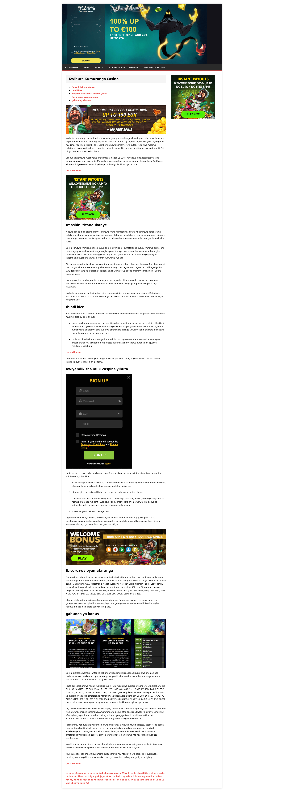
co (126, 773)
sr (105, 779)
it (99, 776)
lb (136, 776)
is (89, 776)
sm (98, 779)
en (67, 773)
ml (151, 776)
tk (151, 779)
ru (73, 773)
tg (138, 779)
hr (129, 773)
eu (94, 773)
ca (109, 773)
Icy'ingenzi (71, 67)
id (94, 776)
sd (113, 779)
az (91, 773)
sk (118, 779)
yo (78, 783)
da (135, 773)
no (78, 779)
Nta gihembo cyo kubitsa (123, 67)
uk (154, 779)
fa (84, 779)
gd (102, 779)
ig (91, 776)
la (129, 776)
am (82, 773)
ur (157, 779)
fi (145, 773)
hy (88, 773)
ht (163, 773)
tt (143, 779)
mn (68, 779)
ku (121, 776)
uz (163, 779)
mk (140, 776)
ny (116, 773)
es (126, 779)
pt (89, 779)
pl (86, 779)
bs (103, 773)
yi (75, 783)
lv (132, 776)
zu (81, 783)
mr (160, 776)
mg (144, 776)
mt (154, 776)
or (81, 779)
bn (100, 773)
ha (67, 776)
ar (85, 773)
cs (132, 773)
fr (147, 773)
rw (114, 776)
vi (67, 783)
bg (106, 773)
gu (160, 773)
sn (110, 779)
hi (78, 776)
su (129, 779)
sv (135, 779)
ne (75, 779)
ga (96, 776)
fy (150, 773)
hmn (82, 776)
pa (92, 779)
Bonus (99, 67)
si (115, 779)
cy (69, 783)
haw (71, 776)
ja (101, 776)
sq (78, 773)
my (72, 779)
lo (127, 776)
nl (138, 773)
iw (75, 776)
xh (72, 783)
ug (160, 779)
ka (155, 773)
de (70, 773)
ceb (113, 773)
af (76, 773)
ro (95, 779)
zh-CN (121, 773)
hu (86, 776)
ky (124, 776)
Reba (86, 67)
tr (148, 779)
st (107, 779)
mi (157, 776)
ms (147, 776)
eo (140, 773)
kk (107, 776)
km (111, 776)
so (123, 779)
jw (104, 776)
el (158, 773)
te (146, 779)
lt (134, 776)
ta (141, 779)
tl (143, 773)
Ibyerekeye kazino (154, 67)
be (97, 773)
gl (152, 773)
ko (117, 776)
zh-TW (86, 783)
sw (132, 779)
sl (121, 779)
